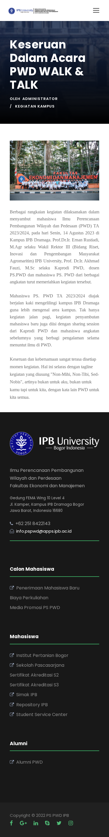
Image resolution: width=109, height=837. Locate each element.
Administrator (40, 98)
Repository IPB (32, 704)
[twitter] (59, 823)
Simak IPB (26, 694)
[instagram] (70, 823)
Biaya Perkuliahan (29, 597)
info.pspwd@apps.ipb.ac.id (44, 531)
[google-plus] (24, 823)
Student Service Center (42, 714)
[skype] (48, 823)
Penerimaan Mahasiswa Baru (47, 588)
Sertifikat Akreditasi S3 (34, 685)
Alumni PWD (29, 762)
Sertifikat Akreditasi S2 (34, 675)
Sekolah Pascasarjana (40, 665)
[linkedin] (36, 823)
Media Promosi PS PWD (35, 607)
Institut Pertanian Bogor (42, 655)
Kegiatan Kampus (35, 106)
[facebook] (12, 823)
